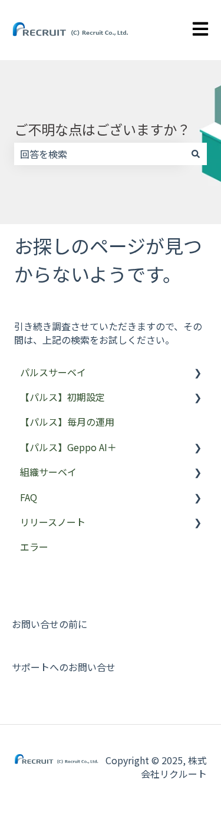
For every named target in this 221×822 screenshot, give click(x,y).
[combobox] (99, 154)
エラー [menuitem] (34, 547)
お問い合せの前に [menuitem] (49, 624)
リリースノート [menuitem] (52, 522)
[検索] (195, 154)
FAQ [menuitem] (28, 497)
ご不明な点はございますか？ (102, 129)
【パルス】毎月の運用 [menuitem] (67, 422)
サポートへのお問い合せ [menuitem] (64, 667)
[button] (197, 373)
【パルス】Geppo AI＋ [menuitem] (68, 447)
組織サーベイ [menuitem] (48, 472)
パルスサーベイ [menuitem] (53, 372)
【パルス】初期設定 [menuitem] (62, 397)
